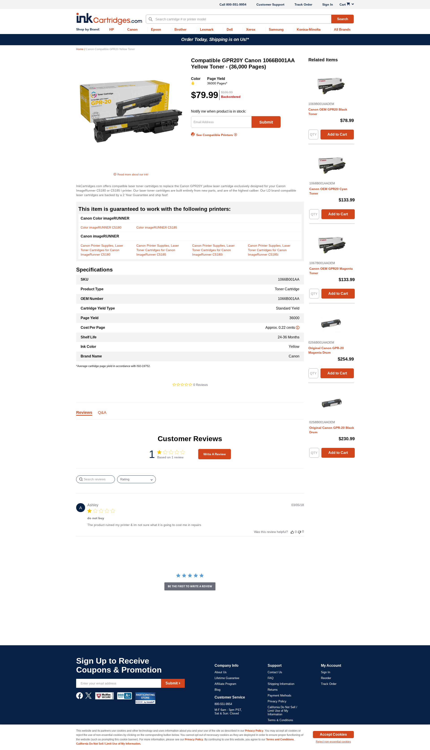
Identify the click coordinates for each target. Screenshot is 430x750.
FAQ (270, 678)
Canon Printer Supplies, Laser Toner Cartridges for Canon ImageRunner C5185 (157, 250)
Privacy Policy (277, 701)
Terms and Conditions (280, 739)
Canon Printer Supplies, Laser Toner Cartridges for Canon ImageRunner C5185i (269, 250)
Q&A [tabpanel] (102, 413)
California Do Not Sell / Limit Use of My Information (282, 710)
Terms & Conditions (280, 720)
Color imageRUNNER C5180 (101, 227)
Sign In (327, 4)
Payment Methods (279, 695)
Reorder (326, 678)
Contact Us (275, 672)
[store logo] (109, 19)
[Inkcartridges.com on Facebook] (79, 698)
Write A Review (214, 454)
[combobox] (250, 19)
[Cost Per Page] (297, 327)
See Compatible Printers (214, 135)
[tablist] (190, 415)
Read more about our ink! (132, 174)
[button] (292, 532)
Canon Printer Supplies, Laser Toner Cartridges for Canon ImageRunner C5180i (213, 250)
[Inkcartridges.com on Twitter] (88, 698)
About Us (221, 672)
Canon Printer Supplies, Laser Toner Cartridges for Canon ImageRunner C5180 (102, 250)
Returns (273, 689)
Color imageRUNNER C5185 (156, 227)
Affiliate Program (225, 684)
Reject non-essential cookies (333, 741)
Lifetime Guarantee (227, 678)
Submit (266, 122)
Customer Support (270, 4)
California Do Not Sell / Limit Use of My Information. (108, 743)
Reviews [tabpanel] (84, 413)
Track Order (303, 4)
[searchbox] (95, 479)
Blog (217, 689)
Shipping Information (281, 684)
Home (80, 49)
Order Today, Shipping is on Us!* (215, 39)
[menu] (215, 29)
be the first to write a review (190, 586)
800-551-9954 (236, 4)
